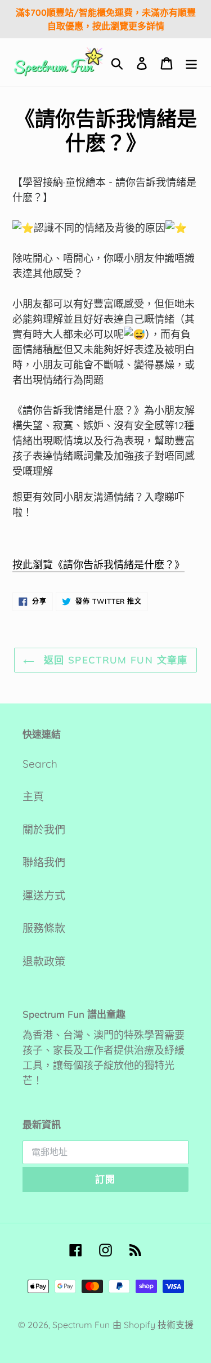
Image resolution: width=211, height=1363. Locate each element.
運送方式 (44, 895)
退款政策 (44, 961)
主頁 (33, 796)
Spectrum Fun (81, 1324)
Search (40, 763)
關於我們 (44, 829)
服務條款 (44, 928)
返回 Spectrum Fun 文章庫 (113, 660)
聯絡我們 (44, 862)
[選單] (191, 62)
